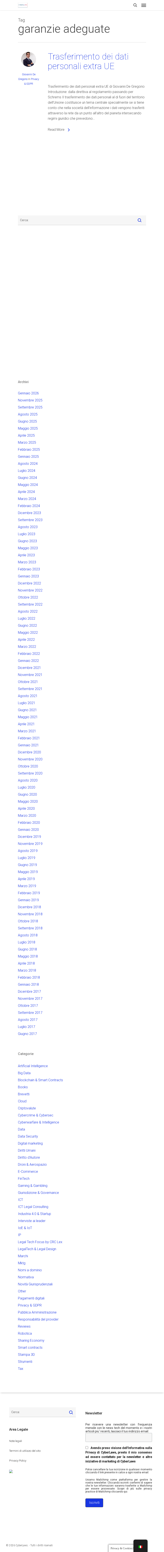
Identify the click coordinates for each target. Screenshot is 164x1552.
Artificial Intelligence (33, 1066)
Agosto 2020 (28, 780)
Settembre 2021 (30, 689)
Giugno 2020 (27, 794)
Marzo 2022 (27, 647)
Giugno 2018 (27, 949)
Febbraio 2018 (29, 977)
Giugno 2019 (27, 865)
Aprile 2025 (26, 435)
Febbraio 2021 (29, 738)
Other (22, 1291)
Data (21, 1129)
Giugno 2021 (27, 710)
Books (23, 1087)
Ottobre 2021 (28, 682)
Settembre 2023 (30, 520)
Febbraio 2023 (29, 569)
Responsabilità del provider (38, 1319)
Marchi (23, 1256)
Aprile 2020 (26, 809)
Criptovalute (27, 1108)
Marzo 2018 (27, 970)
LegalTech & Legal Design (37, 1249)
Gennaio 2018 (28, 984)
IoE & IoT (25, 1228)
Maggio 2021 (28, 717)
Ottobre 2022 (28, 597)
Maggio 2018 (28, 956)
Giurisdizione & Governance (38, 1193)
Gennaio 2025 (28, 457)
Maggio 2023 (28, 548)
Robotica (25, 1333)
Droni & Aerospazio (32, 1165)
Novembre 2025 (30, 400)
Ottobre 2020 (28, 766)
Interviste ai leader (31, 1221)
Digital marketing (30, 1143)
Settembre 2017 (30, 1013)
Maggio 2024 (28, 485)
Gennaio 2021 (28, 745)
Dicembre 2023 (29, 513)
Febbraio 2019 (29, 893)
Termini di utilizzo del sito (25, 1450)
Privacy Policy (17, 1460)
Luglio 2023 (26, 534)
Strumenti (25, 1362)
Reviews (24, 1326)
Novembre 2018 (30, 914)
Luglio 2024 (26, 471)
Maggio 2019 (28, 872)
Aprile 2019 (26, 879)
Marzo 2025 (27, 442)
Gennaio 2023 (28, 576)
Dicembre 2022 (29, 583)
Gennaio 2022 (28, 661)
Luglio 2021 (26, 703)
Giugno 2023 (27, 541)
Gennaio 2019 (28, 900)
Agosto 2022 (28, 611)
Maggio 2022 (28, 633)
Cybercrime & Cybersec (35, 1115)
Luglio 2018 (26, 942)
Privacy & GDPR (30, 1305)
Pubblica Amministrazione (37, 1312)
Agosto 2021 (28, 696)
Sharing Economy (31, 1340)
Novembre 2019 (30, 844)
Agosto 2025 (28, 414)
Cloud (22, 1101)
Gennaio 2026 (28, 393)
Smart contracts (30, 1348)
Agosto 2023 (28, 527)
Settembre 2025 (30, 407)
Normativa (26, 1277)
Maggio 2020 (28, 801)
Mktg (21, 1263)
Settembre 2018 (30, 928)
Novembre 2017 (30, 999)
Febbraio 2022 (29, 654)
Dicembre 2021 (29, 668)
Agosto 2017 (28, 1020)
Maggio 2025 (28, 428)
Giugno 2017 (27, 1034)
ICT (20, 1200)
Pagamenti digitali (31, 1298)
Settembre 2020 (30, 773)
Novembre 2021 (30, 675)
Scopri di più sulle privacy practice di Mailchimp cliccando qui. (118, 1490)
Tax (20, 1369)
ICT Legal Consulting (33, 1207)
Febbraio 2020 (29, 823)
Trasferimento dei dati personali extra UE (88, 61)
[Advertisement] (31, 177)
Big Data (24, 1073)
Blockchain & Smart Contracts (40, 1080)
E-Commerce (28, 1172)
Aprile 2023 (26, 555)
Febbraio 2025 (29, 450)
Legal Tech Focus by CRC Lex (40, 1242)
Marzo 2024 (27, 499)
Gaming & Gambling (32, 1186)
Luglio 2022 (26, 618)
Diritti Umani (26, 1150)
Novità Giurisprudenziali (35, 1284)
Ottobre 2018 (28, 921)
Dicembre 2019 (29, 837)
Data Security (28, 1136)
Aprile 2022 (26, 640)
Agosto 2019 (28, 851)
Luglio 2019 (26, 858)
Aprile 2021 (26, 724)
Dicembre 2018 (29, 907)
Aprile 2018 (26, 963)
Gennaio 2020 (28, 830)
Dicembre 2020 (29, 752)
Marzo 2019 (27, 886)
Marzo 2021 (27, 731)
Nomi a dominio (30, 1270)
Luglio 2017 (26, 1027)
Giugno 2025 (27, 421)
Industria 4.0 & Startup (34, 1214)
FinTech (23, 1179)
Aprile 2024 (26, 492)
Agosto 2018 (28, 935)
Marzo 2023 (27, 562)
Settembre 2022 (30, 604)
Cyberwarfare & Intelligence (38, 1122)
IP (19, 1235)
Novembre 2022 (30, 590)
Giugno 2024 (27, 478)
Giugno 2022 (27, 625)
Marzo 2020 (27, 816)
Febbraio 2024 (29, 506)
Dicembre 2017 (29, 992)
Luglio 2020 (26, 787)
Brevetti (23, 1094)
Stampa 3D (26, 1355)
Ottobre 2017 (28, 1006)
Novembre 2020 (30, 759)
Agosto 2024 (28, 464)
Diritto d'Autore (29, 1157)
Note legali (15, 1441)
